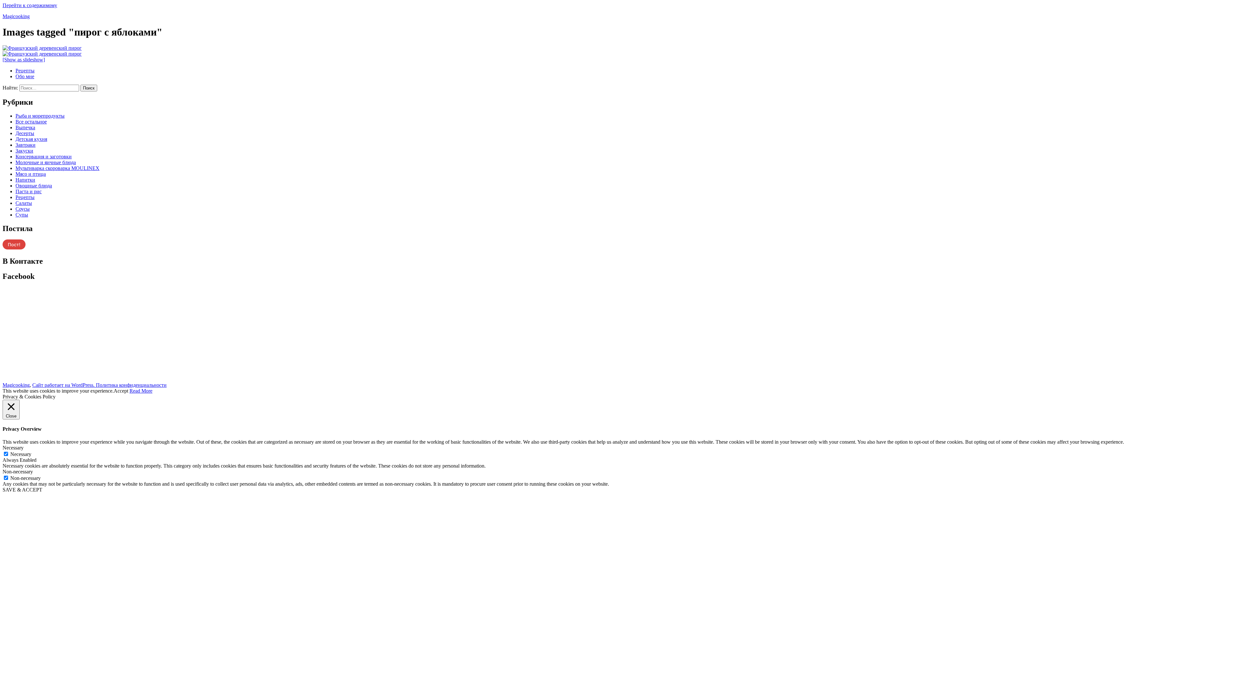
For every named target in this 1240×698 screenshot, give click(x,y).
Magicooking (16, 16)
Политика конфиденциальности (131, 385)
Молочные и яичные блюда (46, 162)
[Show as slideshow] (24, 59)
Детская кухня (31, 139)
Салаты (24, 203)
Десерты (25, 133)
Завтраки (26, 145)
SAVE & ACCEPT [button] (22, 489)
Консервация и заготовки (44, 156)
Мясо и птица (31, 174)
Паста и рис (29, 191)
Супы (22, 214)
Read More (140, 391)
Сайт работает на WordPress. (64, 385)
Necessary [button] (13, 447)
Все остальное (31, 121)
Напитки (25, 180)
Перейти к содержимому (30, 5)
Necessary (20, 454)
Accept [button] (121, 391)
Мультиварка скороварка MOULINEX (57, 168)
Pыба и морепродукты (40, 116)
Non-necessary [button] (18, 471)
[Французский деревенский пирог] (42, 48)
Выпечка (25, 127)
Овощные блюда (34, 185)
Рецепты (25, 70)
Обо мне (25, 76)
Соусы (23, 209)
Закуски (24, 150)
